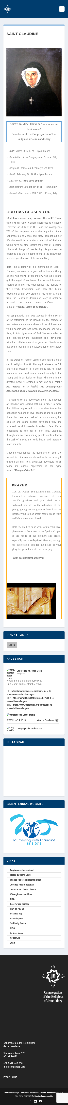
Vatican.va (15, 938)
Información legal (11, 1092)
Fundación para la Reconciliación (25, 879)
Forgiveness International (22, 870)
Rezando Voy (16, 913)
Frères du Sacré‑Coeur (20, 875)
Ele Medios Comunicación (42, 1096)
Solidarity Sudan (18, 923)
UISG (12, 928)
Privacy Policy (10, 1077)
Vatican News (16, 933)
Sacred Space (16, 918)
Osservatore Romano (19, 904)
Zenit (12, 942)
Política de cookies (48, 1092)
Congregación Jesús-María (29, 670)
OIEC (12, 899)
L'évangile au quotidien (21, 894)
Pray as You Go (17, 909)
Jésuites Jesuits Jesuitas (22, 884)
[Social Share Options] (57, 720)
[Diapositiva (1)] (34, 115)
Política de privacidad (29, 1092)
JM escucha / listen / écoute (23, 889)
